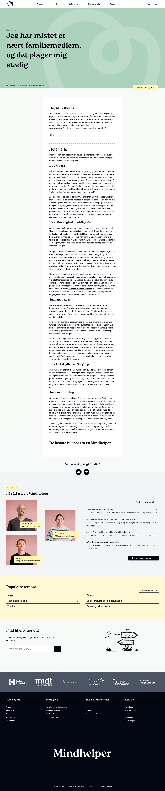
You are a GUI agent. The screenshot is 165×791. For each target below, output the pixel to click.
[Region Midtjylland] (43, 682)
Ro (86, 707)
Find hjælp (10, 714)
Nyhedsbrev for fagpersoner (57, 707)
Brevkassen (12, 488)
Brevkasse (14, 85)
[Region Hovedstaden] (18, 682)
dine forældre (81, 341)
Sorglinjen (75, 372)
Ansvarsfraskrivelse (76, 787)
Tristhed (11, 606)
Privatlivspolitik (58, 787)
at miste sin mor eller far (80, 288)
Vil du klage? (130, 721)
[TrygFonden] (147, 682)
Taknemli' (89, 710)
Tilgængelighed (106, 787)
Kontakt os (129, 707)
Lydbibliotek (10, 717)
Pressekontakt (130, 710)
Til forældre (10, 721)
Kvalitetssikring (51, 714)
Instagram (129, 717)
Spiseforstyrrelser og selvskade (104, 600)
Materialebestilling (53, 710)
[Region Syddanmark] (121, 682)
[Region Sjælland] (95, 682)
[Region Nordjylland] (69, 682)
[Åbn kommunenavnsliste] (57, 649)
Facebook (129, 714)
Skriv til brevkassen (141, 558)
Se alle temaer (147, 590)
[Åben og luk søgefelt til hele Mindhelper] (149, 4)
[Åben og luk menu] (156, 4)
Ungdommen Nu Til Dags (94, 714)
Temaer (9, 707)
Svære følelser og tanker (33, 85)
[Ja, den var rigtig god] (78, 472)
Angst (10, 595)
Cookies (92, 787)
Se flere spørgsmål (145, 502)
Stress (90, 595)
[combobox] (33, 649)
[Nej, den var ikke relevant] (86, 472)
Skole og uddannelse (98, 606)
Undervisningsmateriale (55, 717)
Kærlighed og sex (17, 600)
